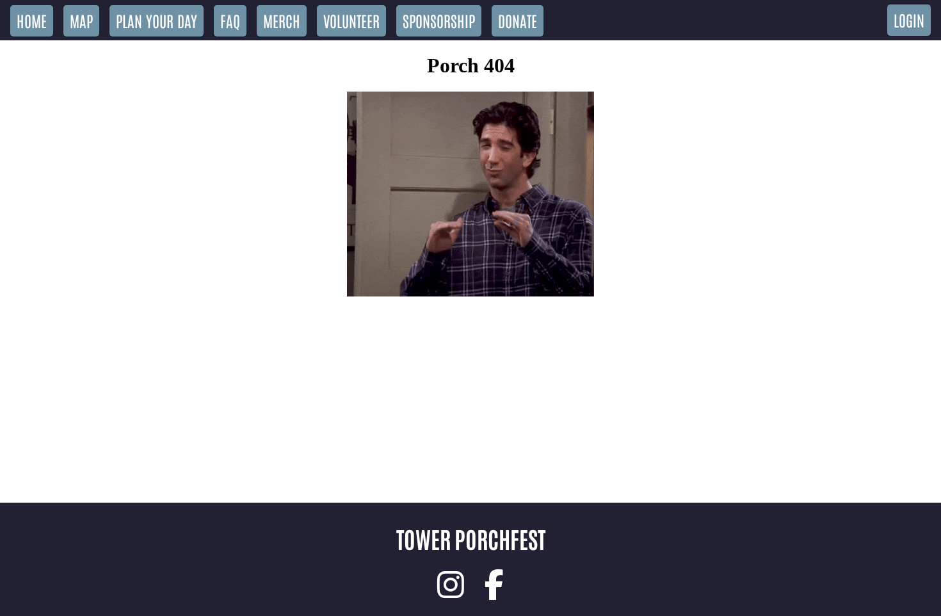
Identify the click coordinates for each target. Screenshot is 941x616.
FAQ (230, 20)
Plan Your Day (156, 20)
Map (81, 20)
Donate (517, 20)
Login (909, 19)
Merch (281, 20)
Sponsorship (439, 20)
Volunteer (351, 20)
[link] (450, 584)
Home (32, 20)
